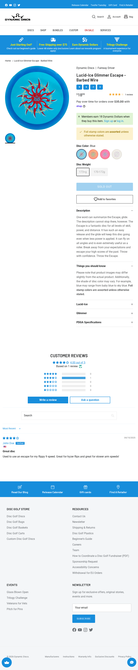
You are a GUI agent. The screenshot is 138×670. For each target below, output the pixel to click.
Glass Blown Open (17, 592)
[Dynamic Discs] (17, 17)
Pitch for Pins (15, 609)
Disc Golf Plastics (82, 533)
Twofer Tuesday (98, 5)
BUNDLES (58, 30)
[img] (11, 438)
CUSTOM (73, 30)
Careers (76, 544)
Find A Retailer (126, 5)
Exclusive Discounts (104, 656)
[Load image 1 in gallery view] (37, 98)
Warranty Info (84, 656)
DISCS (30, 30)
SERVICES (105, 30)
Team (75, 550)
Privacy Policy (124, 656)
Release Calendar (80, 5)
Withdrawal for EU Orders (87, 573)
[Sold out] (81, 154)
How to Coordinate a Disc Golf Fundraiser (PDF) (100, 555)
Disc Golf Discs (16, 516)
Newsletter (78, 521)
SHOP (43, 30)
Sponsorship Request (85, 561)
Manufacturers (52, 656)
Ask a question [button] (90, 400)
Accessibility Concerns (85, 567)
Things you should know (91, 266)
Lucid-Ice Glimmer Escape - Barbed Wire (33, 60)
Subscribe (84, 618)
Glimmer (81, 313)
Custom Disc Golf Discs (21, 538)
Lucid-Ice (82, 304)
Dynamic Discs (21, 656)
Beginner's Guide (82, 538)
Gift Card (113, 5)
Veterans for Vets (17, 603)
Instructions (68, 656)
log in (120, 121)
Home (8, 60)
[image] (10, 138)
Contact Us (78, 516)
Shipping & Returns (83, 527)
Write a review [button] (48, 400)
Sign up (108, 121)
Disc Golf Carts (16, 533)
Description (83, 210)
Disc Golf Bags (15, 521)
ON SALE (89, 30)
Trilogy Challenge (17, 597)
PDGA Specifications (88, 322)
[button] (50, 378)
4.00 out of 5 (77, 362)
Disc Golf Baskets (17, 527)
